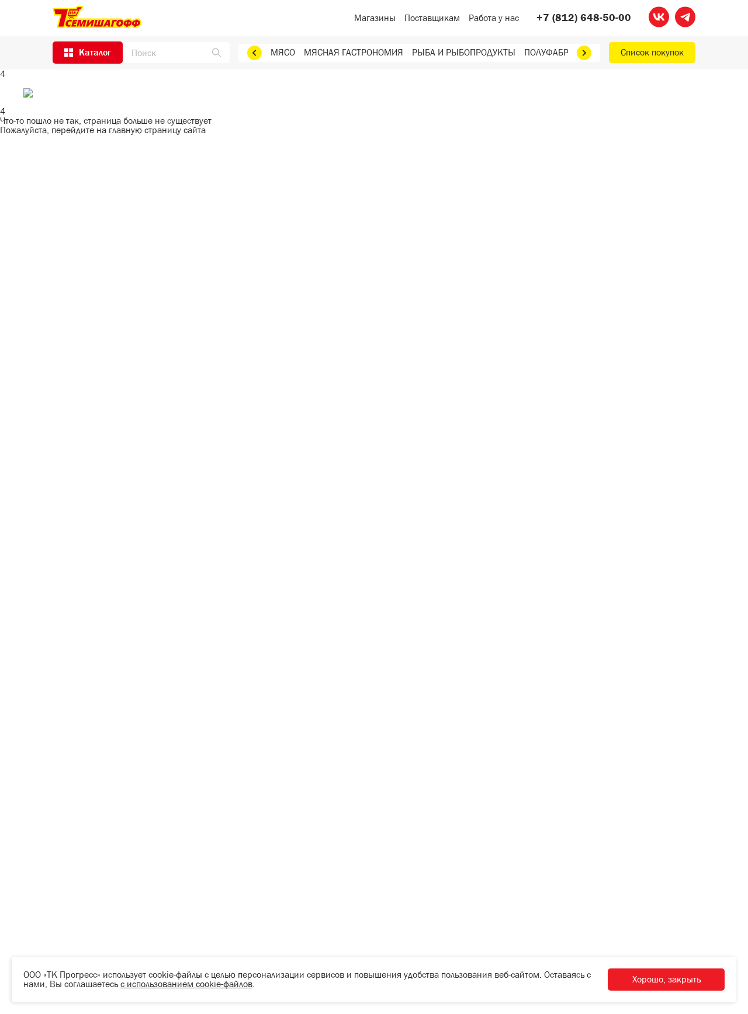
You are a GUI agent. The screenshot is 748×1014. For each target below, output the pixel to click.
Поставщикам (432, 18)
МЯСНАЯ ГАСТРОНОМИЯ (353, 52)
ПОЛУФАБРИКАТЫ (561, 52)
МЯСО (283, 52)
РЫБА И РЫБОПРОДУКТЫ (463, 52)
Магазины (375, 18)
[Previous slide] (254, 53)
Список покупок (652, 52)
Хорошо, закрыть (666, 979)
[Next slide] (584, 53)
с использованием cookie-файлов (186, 984)
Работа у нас (494, 18)
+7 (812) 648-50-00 (583, 18)
